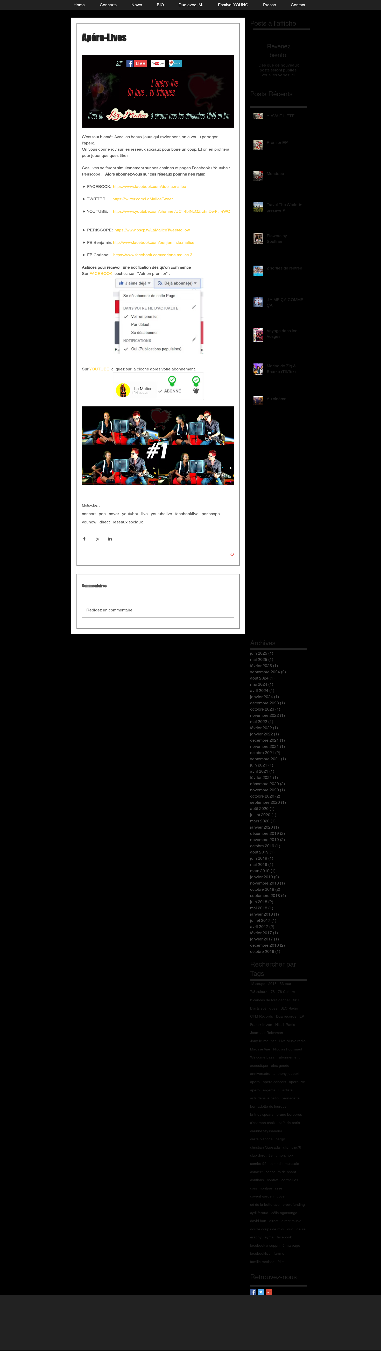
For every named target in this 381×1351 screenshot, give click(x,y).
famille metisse (262, 1262)
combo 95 (258, 1164)
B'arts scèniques (263, 1008)
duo (290, 1229)
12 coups (257, 984)
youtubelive (161, 513)
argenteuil (271, 1090)
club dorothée (261, 1155)
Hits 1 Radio (285, 1025)
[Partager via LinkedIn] (109, 538)
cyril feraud (259, 1213)
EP (301, 1016)
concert (89, 513)
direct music (291, 1221)
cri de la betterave (265, 1204)
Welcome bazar (263, 1057)
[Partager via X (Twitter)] (97, 538)
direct (105, 522)
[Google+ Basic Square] (269, 1292)
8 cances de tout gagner (270, 1000)
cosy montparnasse (266, 1188)
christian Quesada (265, 1147)
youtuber (130, 513)
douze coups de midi (267, 1229)
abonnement (289, 1057)
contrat (272, 1180)
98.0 (296, 1000)
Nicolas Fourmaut (287, 1049)
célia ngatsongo (284, 1213)
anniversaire (260, 1073)
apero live (297, 1082)
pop (102, 513)
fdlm (281, 1262)
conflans (257, 1180)
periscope (211, 513)
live (144, 513)
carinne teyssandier (266, 1131)
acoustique (259, 1065)
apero (255, 1082)
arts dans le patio (264, 1098)
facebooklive (187, 513)
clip (285, 1147)
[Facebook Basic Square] (253, 1292)
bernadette (291, 1098)
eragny (256, 1237)
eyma (269, 1237)
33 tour (285, 984)
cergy (280, 1139)
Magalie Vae (260, 1049)
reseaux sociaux (128, 522)
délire (301, 1229)
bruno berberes (289, 1114)
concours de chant (281, 1172)
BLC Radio (289, 1008)
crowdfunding (294, 1204)
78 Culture (286, 992)
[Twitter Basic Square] (261, 1292)
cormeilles (289, 1180)
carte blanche (261, 1139)
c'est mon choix (263, 1123)
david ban (258, 1221)
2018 (272, 984)
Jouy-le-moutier (263, 1041)
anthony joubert (286, 1073)
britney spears (261, 1114)
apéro (255, 1090)
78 (273, 992)
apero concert (274, 1082)
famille (279, 1253)
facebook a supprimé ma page (275, 1245)
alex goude (280, 1065)
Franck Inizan (261, 1025)
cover (114, 513)
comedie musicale (284, 1164)
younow (89, 522)
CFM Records (261, 1016)
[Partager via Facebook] (84, 538)
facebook (284, 1237)
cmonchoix (284, 1155)
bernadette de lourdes (268, 1106)
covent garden (262, 1196)
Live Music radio (292, 1041)
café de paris (289, 1123)
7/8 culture (258, 992)
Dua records (286, 1016)
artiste (287, 1090)
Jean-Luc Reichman (266, 1033)
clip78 (296, 1147)
